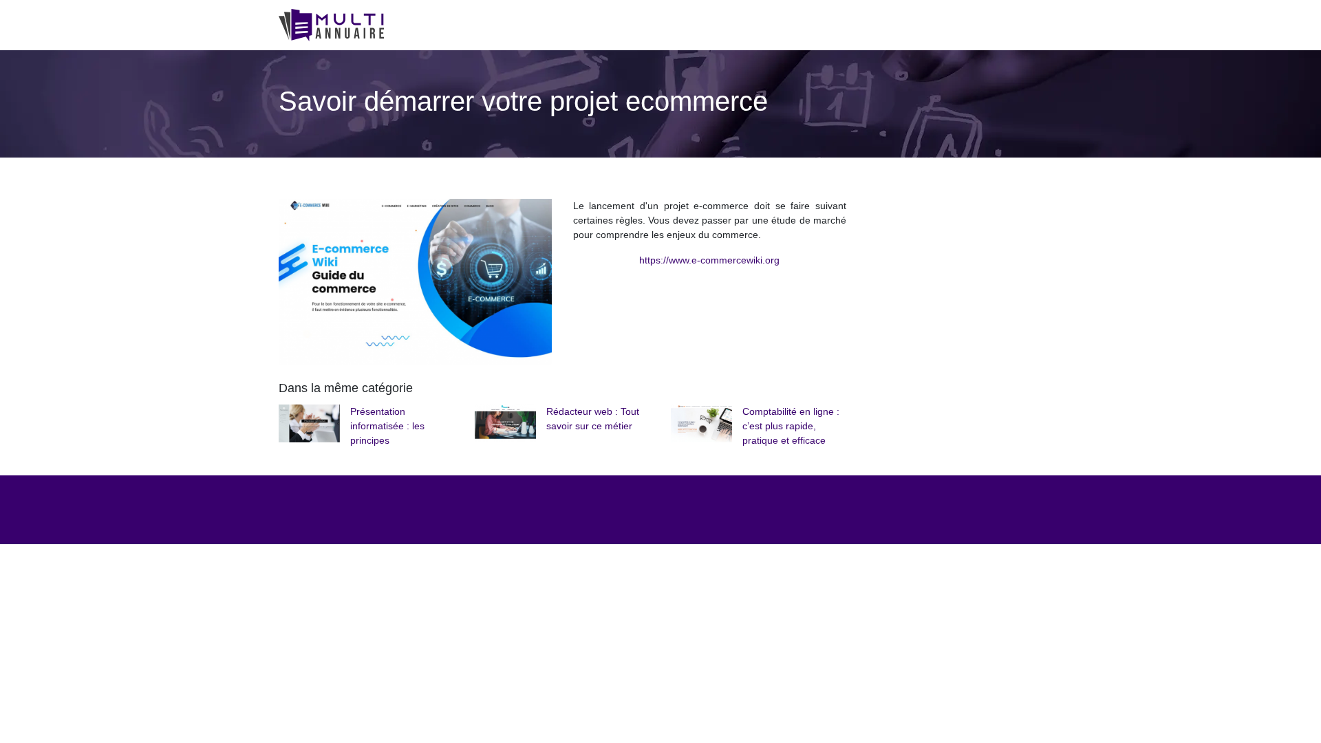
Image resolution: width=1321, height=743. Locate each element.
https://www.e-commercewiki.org (709, 260)
